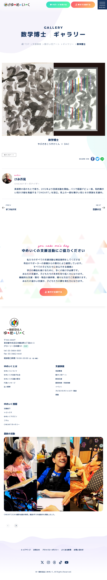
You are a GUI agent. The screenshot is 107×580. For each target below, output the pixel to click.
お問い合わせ (79, 550)
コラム (6, 420)
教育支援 (58, 379)
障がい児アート (61, 375)
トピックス (8, 412)
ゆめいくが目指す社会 (12, 375)
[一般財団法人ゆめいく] (25, 44)
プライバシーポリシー (50, 550)
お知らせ (36, 550)
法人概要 (7, 387)
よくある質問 (66, 550)
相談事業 (58, 371)
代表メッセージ (9, 383)
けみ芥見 (20, 179)
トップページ (26, 550)
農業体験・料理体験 (62, 383)
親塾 (57, 395)
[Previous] (8, 526)
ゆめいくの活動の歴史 (12, 379)
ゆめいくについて (10, 371)
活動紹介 (7, 409)
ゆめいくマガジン (10, 416)
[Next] (16, 526)
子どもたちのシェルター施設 (66, 391)
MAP (26, 346)
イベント (58, 387)
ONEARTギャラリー (12, 424)
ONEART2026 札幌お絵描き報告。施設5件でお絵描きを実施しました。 (30, 515)
